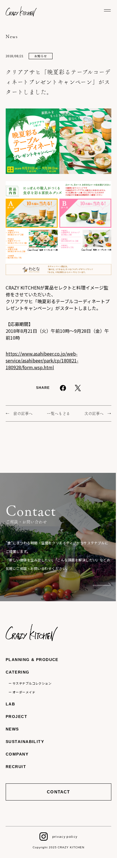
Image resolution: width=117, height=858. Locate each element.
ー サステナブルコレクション (30, 683)
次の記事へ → (97, 413)
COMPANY (17, 754)
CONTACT (58, 791)
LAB (10, 704)
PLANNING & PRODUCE (32, 659)
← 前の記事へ (19, 413)
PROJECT (16, 716)
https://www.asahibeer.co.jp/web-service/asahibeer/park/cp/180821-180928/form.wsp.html (42, 360)
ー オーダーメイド (22, 692)
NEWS (12, 729)
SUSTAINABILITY (25, 741)
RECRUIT (16, 766)
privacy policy (65, 836)
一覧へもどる (58, 413)
